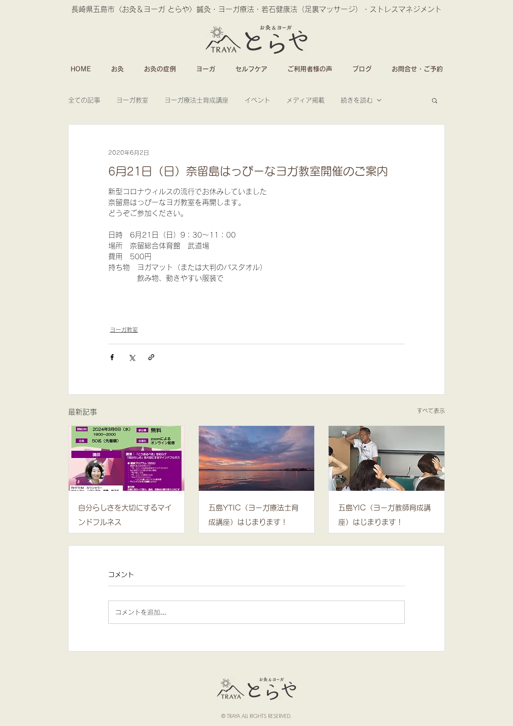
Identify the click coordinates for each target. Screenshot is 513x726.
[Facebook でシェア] (112, 357)
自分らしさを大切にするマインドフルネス (125, 515)
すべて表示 (431, 410)
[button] (434, 100)
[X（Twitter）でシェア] (131, 357)
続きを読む (357, 100)
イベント (257, 100)
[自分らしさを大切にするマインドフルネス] (126, 458)
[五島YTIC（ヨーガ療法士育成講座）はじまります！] (257, 458)
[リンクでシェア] (151, 357)
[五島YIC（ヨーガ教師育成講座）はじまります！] (386, 458)
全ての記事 (84, 100)
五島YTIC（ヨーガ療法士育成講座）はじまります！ (253, 515)
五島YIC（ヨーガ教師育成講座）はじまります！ (384, 515)
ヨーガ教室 (132, 100)
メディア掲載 (305, 100)
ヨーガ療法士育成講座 (196, 100)
